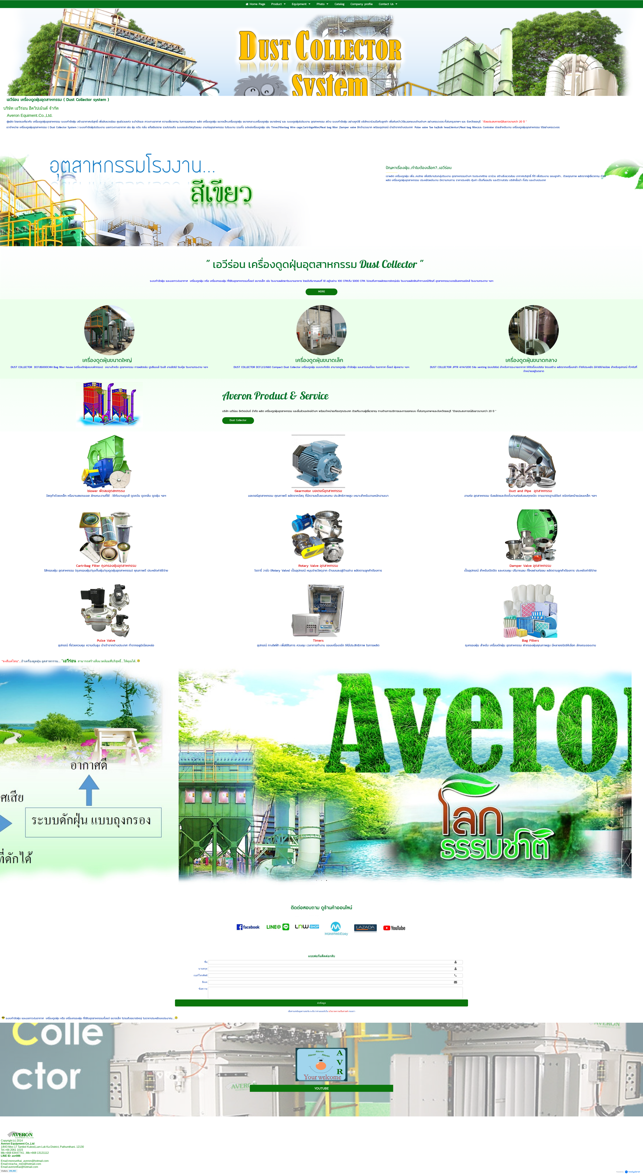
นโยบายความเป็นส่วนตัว (338, 1011)
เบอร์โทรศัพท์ (200, 975)
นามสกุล (202, 968)
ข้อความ (203, 988)
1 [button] (316, 880)
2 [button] (321, 880)
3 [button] (326, 880)
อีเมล (204, 982)
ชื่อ (205, 962)
